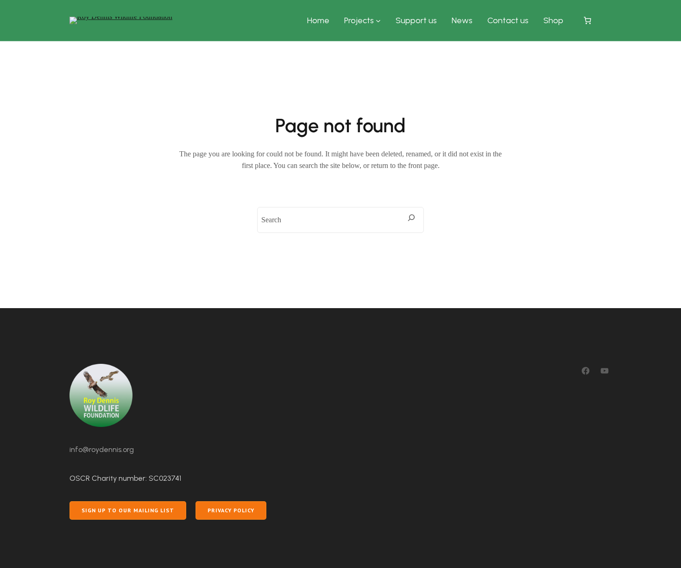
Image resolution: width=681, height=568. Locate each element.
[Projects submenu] (378, 20)
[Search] (411, 217)
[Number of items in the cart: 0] (587, 20)
